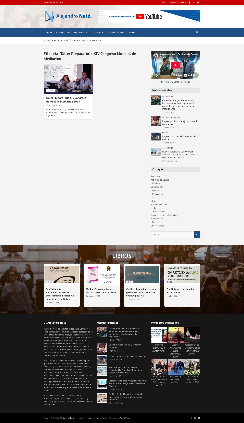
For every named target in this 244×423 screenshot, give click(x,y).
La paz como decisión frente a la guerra (179, 138)
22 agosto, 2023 (133, 299)
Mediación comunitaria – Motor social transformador (101, 290)
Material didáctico (159, 204)
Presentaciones (158, 211)
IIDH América (157, 194)
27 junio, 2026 (168, 127)
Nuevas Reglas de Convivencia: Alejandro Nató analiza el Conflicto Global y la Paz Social (180, 154)
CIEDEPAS (50, 91)
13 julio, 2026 (168, 112)
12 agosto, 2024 (93, 296)
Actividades (167, 96)
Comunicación (114, 32)
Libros (164, 2)
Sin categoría (157, 218)
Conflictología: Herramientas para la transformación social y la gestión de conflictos (60, 294)
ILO (152, 197)
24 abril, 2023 (172, 296)
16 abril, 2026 (168, 142)
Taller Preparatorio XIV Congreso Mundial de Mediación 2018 (66, 99)
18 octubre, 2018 (53, 105)
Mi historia (62, 32)
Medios (177, 117)
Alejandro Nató (67, 418)
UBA (153, 222)
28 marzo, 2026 (169, 161)
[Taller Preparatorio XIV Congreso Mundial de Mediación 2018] (68, 79)
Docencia (96, 32)
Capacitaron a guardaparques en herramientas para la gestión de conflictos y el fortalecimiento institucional (178, 104)
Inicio (49, 32)
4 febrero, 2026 (115, 389)
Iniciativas (79, 32)
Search (197, 234)
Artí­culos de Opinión (160, 179)
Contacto (182, 2)
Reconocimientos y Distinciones (165, 215)
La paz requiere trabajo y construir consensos (180, 123)
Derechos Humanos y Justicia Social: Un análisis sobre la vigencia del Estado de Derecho (127, 383)
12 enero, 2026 (52, 302)
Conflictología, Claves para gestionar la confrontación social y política (141, 292)
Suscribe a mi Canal (170, 81)
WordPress (125, 418)
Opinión (173, 2)
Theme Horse (93, 418)
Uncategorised (157, 225)
